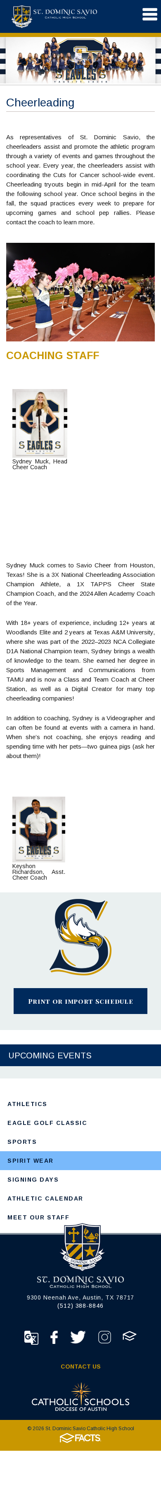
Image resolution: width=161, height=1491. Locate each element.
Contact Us (81, 1366)
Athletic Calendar (45, 1198)
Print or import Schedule (80, 1001)
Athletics (27, 1104)
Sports (22, 1141)
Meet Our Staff (38, 1217)
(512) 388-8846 (80, 1305)
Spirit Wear (30, 1160)
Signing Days (33, 1179)
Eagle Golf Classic (47, 1123)
